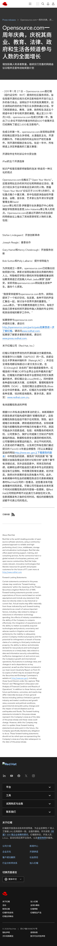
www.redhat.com (31, 331)
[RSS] (13, 514)
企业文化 (6, 851)
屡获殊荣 (42, 837)
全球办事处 (35, 905)
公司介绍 (6, 846)
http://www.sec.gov (19, 678)
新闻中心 (34, 846)
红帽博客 (34, 909)
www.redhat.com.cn (17, 397)
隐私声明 (6, 932)
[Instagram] (33, 776)
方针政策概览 (7, 936)
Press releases (9, 19)
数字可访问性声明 (37, 936)
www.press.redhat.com (14, 338)
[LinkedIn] (4, 776)
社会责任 (34, 857)
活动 (4, 905)
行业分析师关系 (9, 863)
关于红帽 (6, 901)
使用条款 (34, 932)
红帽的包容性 (7, 912)
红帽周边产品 (35, 912)
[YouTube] (11, 776)
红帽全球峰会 (7, 916)
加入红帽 (34, 863)
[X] (26, 776)
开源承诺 (34, 851)
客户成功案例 (8, 857)
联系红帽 (6, 909)
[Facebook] (19, 776)
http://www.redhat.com (12, 572)
